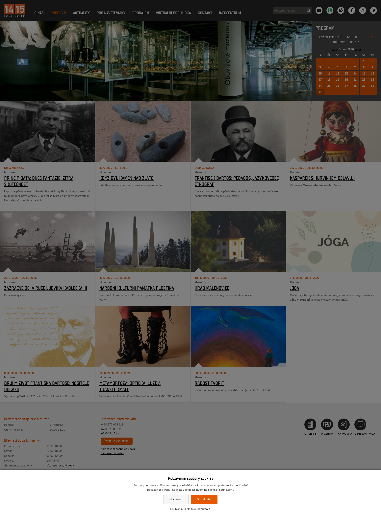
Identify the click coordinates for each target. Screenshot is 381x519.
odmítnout (203, 508)
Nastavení (176, 499)
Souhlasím (204, 499)
